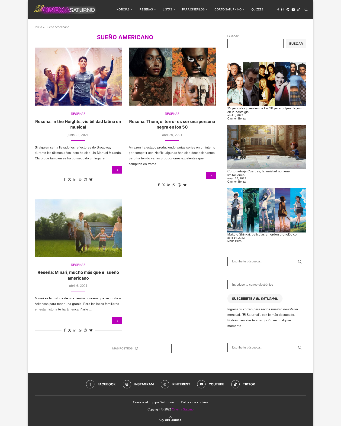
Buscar (232, 36)
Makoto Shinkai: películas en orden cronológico (262, 234)
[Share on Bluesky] (91, 179)
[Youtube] (293, 9)
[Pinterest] (287, 9)
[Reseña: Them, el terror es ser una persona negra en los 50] (172, 77)
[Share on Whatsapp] (80, 179)
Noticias (122, 9)
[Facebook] (278, 9)
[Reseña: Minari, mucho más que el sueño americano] (78, 228)
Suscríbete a (255, 298)
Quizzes (257, 9)
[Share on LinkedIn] (75, 179)
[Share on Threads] (85, 179)
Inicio (38, 27)
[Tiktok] (298, 9)
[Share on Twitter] (69, 179)
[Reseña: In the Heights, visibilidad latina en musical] (78, 77)
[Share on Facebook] (65, 179)
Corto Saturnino (228, 9)
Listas (167, 9)
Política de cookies (194, 402)
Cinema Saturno (182, 409)
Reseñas (146, 9)
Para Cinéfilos (193, 9)
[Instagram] (282, 9)
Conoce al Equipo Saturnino (153, 402)
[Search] (306, 9)
